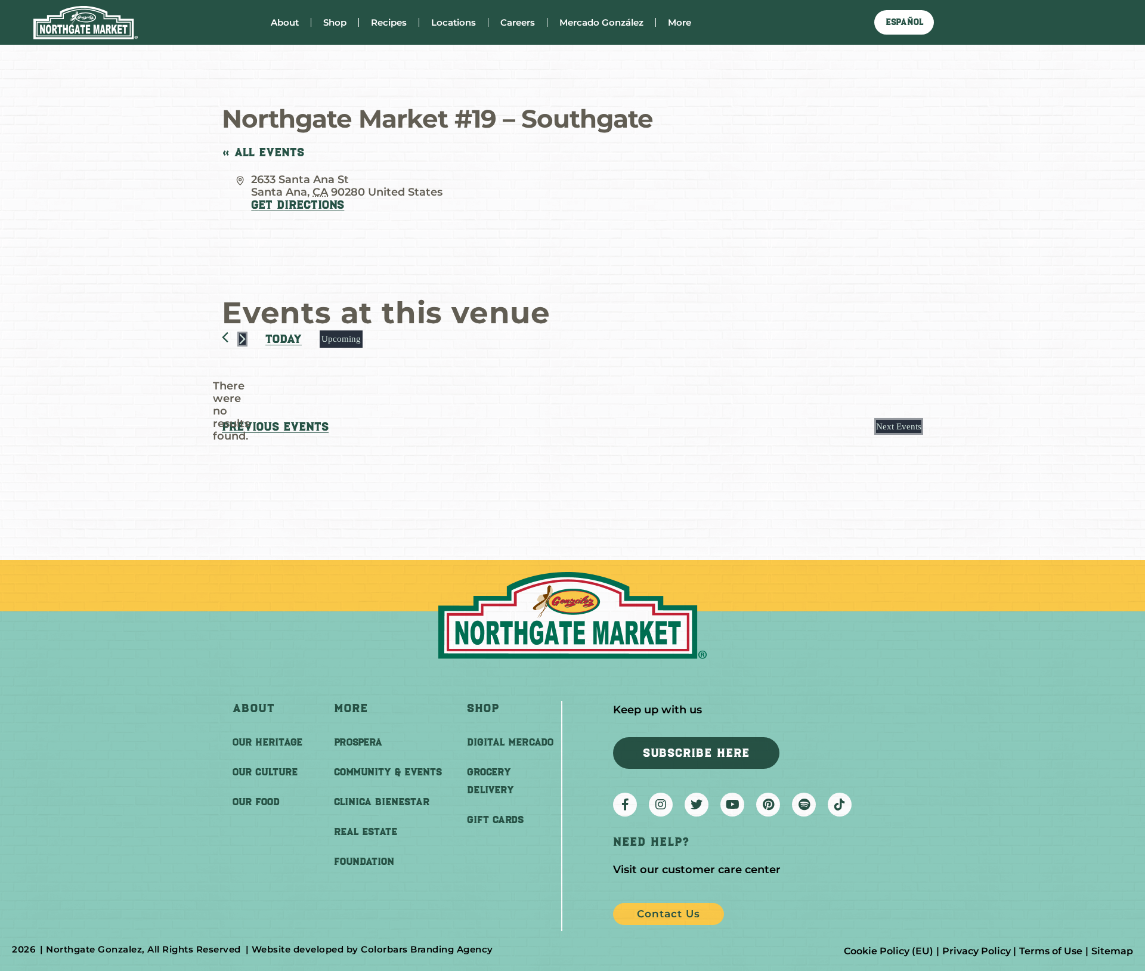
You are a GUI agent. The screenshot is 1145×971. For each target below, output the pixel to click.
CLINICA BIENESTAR (381, 802)
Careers (517, 22)
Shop (334, 22)
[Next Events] (242, 339)
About (285, 22)
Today (283, 339)
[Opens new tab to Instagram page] (661, 805)
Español (904, 22)
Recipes (389, 22)
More (679, 22)
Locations (453, 22)
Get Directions (297, 204)
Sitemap (1112, 951)
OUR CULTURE (265, 772)
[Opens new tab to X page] (696, 805)
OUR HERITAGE (267, 742)
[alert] (231, 411)
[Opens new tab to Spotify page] (804, 805)
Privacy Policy (976, 951)
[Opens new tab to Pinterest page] (768, 805)
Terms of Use (1050, 951)
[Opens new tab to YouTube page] (732, 805)
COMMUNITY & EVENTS (388, 772)
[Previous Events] (225, 337)
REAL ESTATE (365, 831)
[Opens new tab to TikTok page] (840, 805)
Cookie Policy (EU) (888, 951)
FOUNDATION (364, 861)
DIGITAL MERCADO (510, 742)
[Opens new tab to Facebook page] (625, 805)
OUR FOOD (256, 802)
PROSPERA (358, 742)
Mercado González (601, 22)
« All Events (263, 152)
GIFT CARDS (495, 819)
